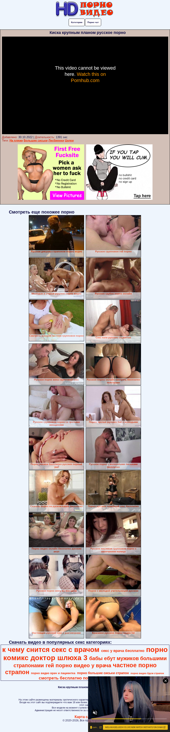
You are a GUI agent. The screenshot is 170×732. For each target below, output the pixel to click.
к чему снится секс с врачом (50, 649)
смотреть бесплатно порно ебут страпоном (84, 678)
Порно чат (93, 22)
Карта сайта (85, 717)
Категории (76, 22)
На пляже (16, 140)
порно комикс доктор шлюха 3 (85, 654)
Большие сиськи (36, 140)
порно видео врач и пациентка (53, 673)
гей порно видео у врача (78, 665)
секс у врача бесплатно (122, 650)
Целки (69, 140)
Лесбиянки (56, 140)
